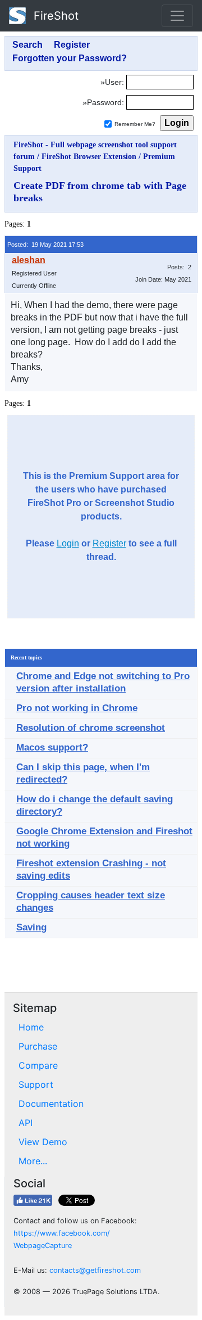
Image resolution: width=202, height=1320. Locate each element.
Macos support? (52, 747)
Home (31, 1027)
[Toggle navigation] (177, 15)
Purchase (38, 1046)
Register (109, 543)
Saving (31, 927)
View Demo (43, 1141)
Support (36, 1084)
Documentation (51, 1103)
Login (68, 543)
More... (33, 1161)
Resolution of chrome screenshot (90, 727)
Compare (38, 1065)
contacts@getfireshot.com (95, 1270)
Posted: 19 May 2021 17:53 (45, 244)
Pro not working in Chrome (76, 708)
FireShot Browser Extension (89, 156)
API (26, 1122)
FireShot (54, 15)
